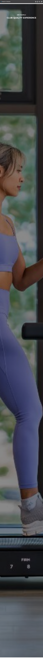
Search (39, 2)
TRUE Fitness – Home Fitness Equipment (5, 1)
